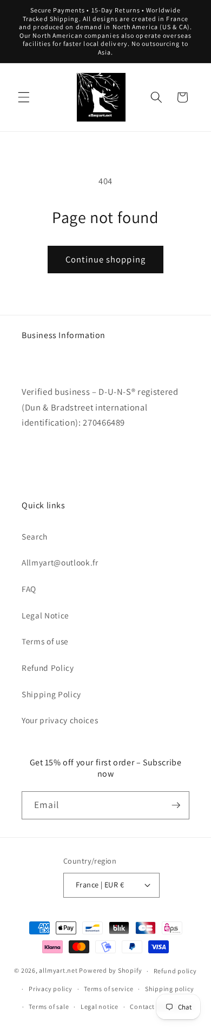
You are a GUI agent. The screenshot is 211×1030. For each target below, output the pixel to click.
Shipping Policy (51, 694)
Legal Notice (45, 615)
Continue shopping (105, 259)
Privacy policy (50, 989)
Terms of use (45, 641)
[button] (24, 97)
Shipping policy (169, 989)
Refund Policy (48, 667)
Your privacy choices (60, 720)
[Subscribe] (176, 805)
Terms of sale (49, 1006)
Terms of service (108, 989)
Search (35, 536)
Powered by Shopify (110, 971)
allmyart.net (58, 971)
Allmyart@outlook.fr (60, 562)
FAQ (29, 588)
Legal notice (99, 1006)
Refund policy (175, 971)
